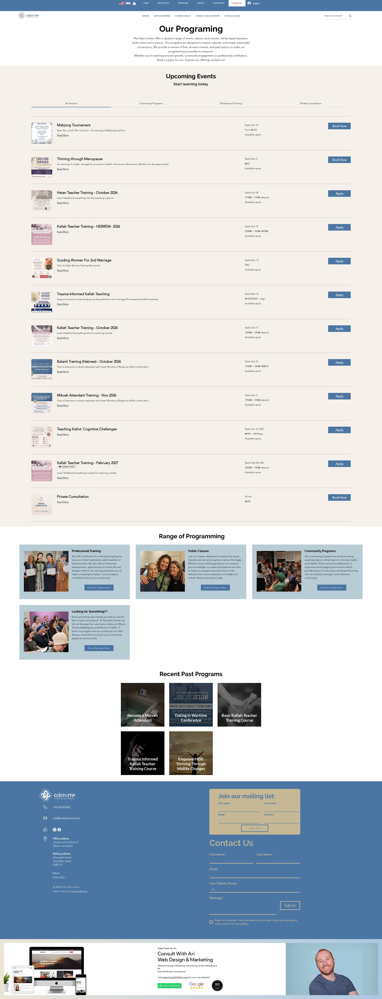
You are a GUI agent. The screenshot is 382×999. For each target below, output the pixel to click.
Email (222, 814)
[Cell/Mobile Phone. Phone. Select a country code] (214, 889)
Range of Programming (191, 536)
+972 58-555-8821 (62, 806)
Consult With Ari (79, 891)
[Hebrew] (128, 3)
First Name (218, 854)
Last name (270, 803)
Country (269, 814)
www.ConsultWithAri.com (175, 977)
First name (224, 803)
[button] (134, 3)
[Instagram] (54, 829)
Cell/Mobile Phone (223, 883)
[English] (121, 3)
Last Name (265, 854)
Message (217, 898)
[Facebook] (59, 829)
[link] (71, 103)
